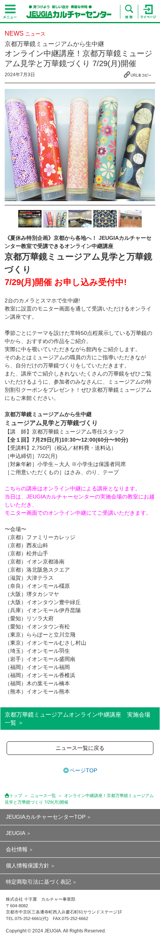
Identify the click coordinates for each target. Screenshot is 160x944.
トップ (15, 795)
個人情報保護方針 (27, 865)
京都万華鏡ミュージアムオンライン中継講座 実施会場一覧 (77, 718)
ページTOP (83, 770)
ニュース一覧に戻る (80, 748)
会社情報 (17, 849)
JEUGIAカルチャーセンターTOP (45, 817)
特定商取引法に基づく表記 (38, 882)
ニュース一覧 (43, 795)
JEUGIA (15, 833)
